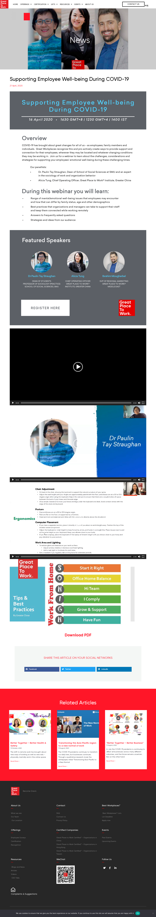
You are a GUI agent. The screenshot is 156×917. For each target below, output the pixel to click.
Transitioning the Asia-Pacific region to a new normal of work (77, 744)
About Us (89, 4)
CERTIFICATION (40, 4)
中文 (146, 6)
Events (77, 4)
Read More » (14, 761)
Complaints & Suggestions (24, 894)
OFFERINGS (24, 4)
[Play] (13, 403)
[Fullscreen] (143, 403)
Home (15, 4)
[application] (78, 366)
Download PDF (78, 635)
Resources (65, 4)
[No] (153, 913)
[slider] (76, 402)
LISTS (53, 4)
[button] (78, 367)
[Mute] (139, 403)
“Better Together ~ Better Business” (125, 743)
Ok (138, 913)
